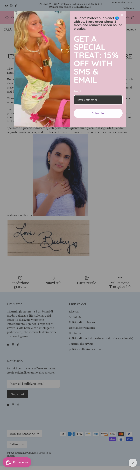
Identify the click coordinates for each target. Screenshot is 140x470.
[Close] (122, 15)
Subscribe (98, 113)
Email (77, 91)
